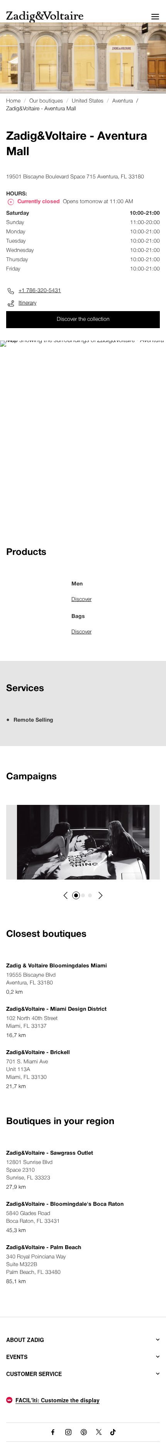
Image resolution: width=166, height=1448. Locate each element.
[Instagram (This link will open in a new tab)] (68, 1432)
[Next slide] (100, 895)
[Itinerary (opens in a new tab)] (83, 340)
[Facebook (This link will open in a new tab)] (53, 1432)
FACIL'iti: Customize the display (57, 1400)
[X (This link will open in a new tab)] (99, 1432)
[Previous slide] (66, 895)
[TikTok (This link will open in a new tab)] (113, 1432)
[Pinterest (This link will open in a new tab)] (84, 1432)
